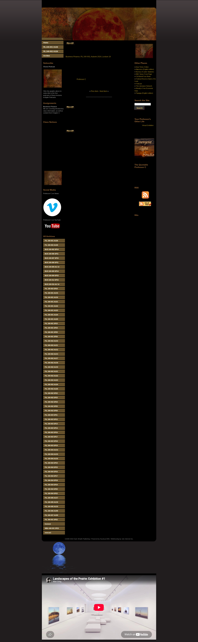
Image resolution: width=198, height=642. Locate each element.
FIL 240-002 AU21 (51, 371)
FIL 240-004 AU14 (51, 450)
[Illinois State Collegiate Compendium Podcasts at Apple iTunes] (53, 87)
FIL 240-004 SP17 (51, 476)
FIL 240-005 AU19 (51, 506)
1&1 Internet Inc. (127, 539)
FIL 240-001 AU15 (51, 293)
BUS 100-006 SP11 (51, 254)
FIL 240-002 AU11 (51, 345)
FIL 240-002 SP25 (51, 406)
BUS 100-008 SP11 (51, 262)
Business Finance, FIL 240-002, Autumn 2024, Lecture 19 (88, 57)
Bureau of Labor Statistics (145, 72)
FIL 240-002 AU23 (51, 380)
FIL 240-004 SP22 (51, 493)
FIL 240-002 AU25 (51, 389)
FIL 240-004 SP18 (51, 480)
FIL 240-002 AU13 (51, 354)
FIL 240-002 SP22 (51, 393)
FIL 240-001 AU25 (51, 319)
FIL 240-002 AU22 (51, 376)
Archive (46, 56)
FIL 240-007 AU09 (51, 515)
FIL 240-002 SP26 (51, 410)
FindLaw (139, 84)
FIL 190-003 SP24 (51, 288)
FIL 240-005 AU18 (51, 502)
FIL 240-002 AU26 (50, 51)
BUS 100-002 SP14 (52, 249)
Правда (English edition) (144, 93)
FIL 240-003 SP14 (51, 428)
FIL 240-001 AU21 (51, 302)
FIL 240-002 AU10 (51, 341)
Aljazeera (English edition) (145, 69)
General (48, 524)
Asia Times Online (142, 67)
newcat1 (48, 532)
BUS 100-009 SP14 (52, 271)
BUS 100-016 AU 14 (52, 284)
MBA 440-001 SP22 (52, 528)
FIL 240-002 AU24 (51, 384)
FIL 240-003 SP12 (51, 419)
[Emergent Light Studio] (144, 157)
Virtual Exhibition (148, 125)
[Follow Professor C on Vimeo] (52, 216)
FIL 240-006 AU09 (51, 511)
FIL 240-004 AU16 (51, 458)
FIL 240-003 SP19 (51, 445)
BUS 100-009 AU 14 (52, 267)
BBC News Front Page (144, 74)
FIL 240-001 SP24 (51, 328)
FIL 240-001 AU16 (51, 297)
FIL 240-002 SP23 (51, 397)
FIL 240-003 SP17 (51, 437)
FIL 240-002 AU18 (51, 363)
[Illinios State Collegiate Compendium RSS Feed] (145, 198)
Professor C (81, 79)
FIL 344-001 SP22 (51, 519)
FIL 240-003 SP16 (51, 432)
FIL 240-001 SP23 (51, 323)
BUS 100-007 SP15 (52, 258)
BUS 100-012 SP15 (52, 280)
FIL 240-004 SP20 (51, 489)
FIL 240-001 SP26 (51, 336)
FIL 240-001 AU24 (51, 315)
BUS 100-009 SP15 (52, 275)
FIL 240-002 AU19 (51, 367)
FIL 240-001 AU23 (51, 310)
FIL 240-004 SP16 (51, 471)
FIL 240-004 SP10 (51, 463)
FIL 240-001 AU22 (51, 306)
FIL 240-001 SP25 (51, 332)
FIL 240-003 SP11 (51, 415)
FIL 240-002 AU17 (51, 358)
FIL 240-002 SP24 (51, 402)
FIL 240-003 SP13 (51, 424)
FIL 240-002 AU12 (51, 349)
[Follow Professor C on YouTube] (52, 230)
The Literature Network (144, 86)
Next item (103, 91)
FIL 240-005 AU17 (51, 498)
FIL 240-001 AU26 (50, 47)
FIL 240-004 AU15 (51, 454)
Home (45, 43)
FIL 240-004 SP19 (51, 485)
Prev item (94, 91)
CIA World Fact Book (143, 76)
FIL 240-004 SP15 (51, 467)
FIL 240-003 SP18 (51, 441)
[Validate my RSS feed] (145, 205)
